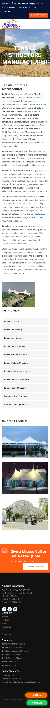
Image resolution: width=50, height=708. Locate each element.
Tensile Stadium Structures (16, 354)
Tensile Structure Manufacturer (14, 658)
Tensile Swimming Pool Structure (15, 651)
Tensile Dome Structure (14, 346)
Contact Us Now (35, 566)
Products (5, 620)
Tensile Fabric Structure (15, 388)
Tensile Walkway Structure (16, 363)
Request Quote (38, 15)
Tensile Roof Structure (14, 338)
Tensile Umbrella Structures (16, 379)
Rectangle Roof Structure (15, 396)
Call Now (36, 695)
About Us (5, 616)
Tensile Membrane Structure (17, 371)
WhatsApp (37, 702)
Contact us (6, 634)
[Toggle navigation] (44, 24)
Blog (4, 631)
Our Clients (6, 627)
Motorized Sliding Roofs (15, 404)
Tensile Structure (11, 321)
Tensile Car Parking (13, 330)
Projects (5, 624)
